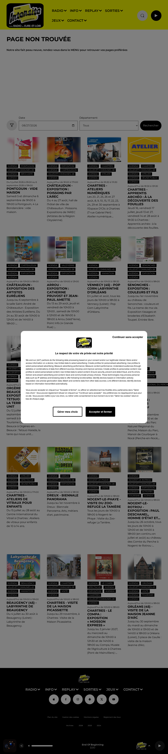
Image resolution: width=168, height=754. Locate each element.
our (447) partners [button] (41, 360)
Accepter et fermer (100, 412)
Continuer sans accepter (127, 337)
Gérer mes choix (67, 412)
